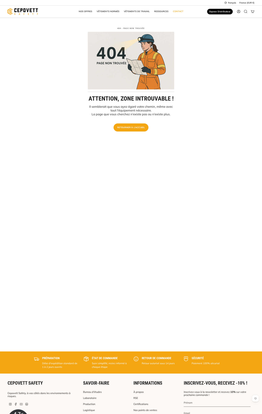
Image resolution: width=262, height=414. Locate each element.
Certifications (140, 404)
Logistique (89, 410)
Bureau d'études (92, 391)
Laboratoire (89, 397)
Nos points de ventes (145, 410)
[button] (85, 11)
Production (89, 404)
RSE (135, 397)
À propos (138, 391)
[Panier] (252, 11)
